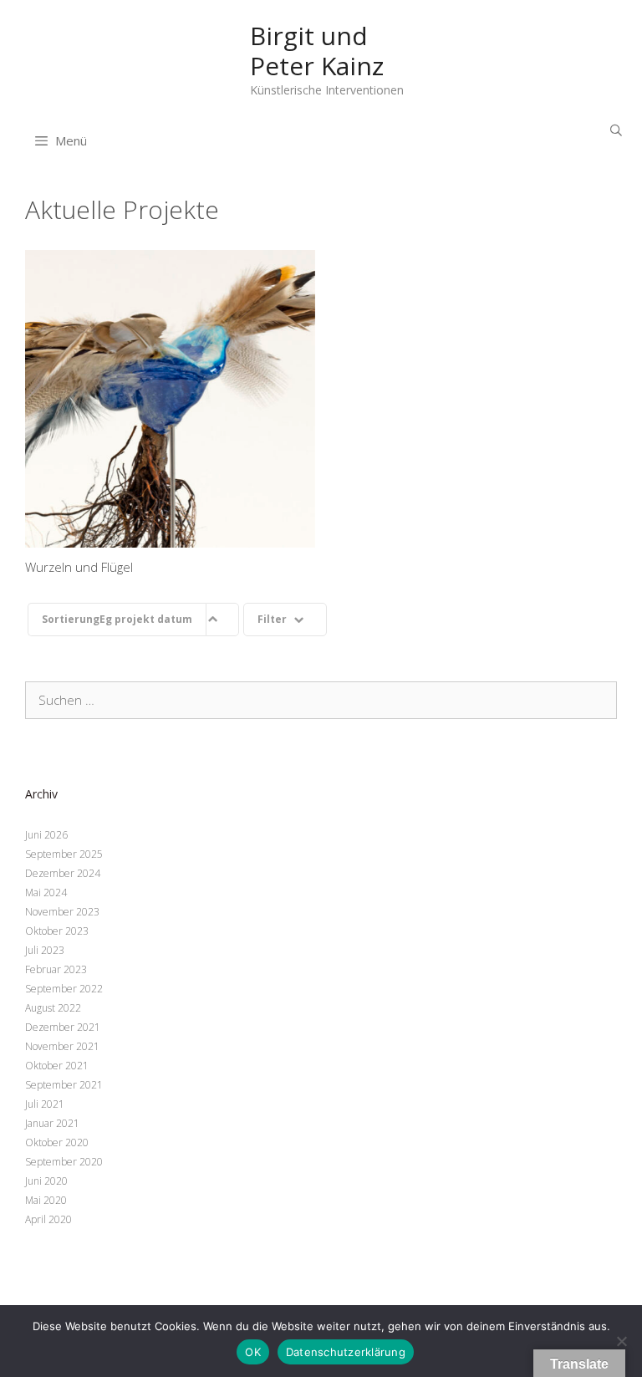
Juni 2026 (46, 835)
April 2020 (48, 1219)
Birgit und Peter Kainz (317, 50)
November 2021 (62, 1046)
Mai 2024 (46, 892)
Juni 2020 (46, 1181)
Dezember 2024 (62, 873)
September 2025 (64, 854)
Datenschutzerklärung (345, 1352)
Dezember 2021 (62, 1027)
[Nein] (621, 1341)
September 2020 (64, 1162)
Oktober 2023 (57, 931)
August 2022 (53, 1008)
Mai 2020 (46, 1200)
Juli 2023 (44, 950)
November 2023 (62, 912)
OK (253, 1352)
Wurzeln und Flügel (170, 399)
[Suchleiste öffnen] (616, 130)
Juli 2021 (44, 1104)
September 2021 (64, 1085)
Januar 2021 (52, 1123)
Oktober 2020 (57, 1142)
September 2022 (64, 989)
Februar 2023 (56, 969)
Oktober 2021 (57, 1065)
